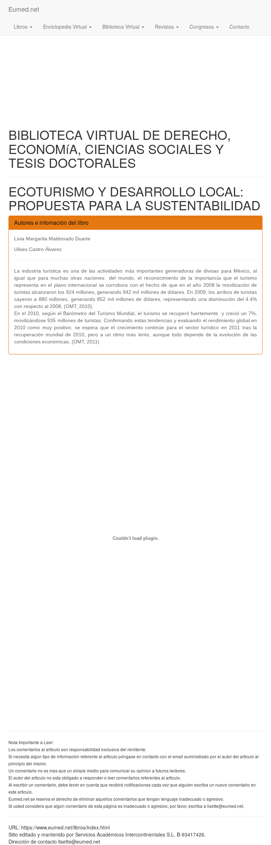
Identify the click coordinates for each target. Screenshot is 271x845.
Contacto (239, 26)
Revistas (165, 26)
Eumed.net (23, 8)
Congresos (202, 26)
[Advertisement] (135, 49)
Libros (21, 26)
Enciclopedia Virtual (65, 26)
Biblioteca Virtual (121, 26)
